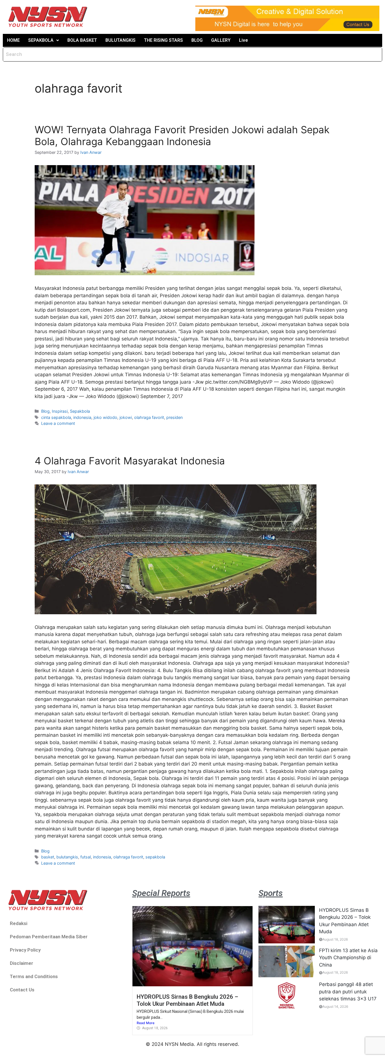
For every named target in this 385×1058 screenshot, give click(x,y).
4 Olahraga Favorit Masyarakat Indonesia (130, 461)
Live (243, 40)
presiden (174, 417)
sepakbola (155, 856)
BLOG (197, 40)
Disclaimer (21, 963)
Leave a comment (58, 423)
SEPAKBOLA (41, 40)
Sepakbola (80, 411)
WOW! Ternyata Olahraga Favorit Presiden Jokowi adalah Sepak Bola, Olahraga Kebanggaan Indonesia (182, 135)
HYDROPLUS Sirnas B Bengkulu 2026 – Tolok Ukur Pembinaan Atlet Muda (187, 1000)
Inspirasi (60, 411)
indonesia (82, 417)
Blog (45, 411)
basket (47, 856)
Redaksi (18, 923)
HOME (13, 40)
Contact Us (22, 990)
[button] (43, 40)
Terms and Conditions (34, 976)
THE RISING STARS (163, 40)
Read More (145, 1023)
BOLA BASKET (82, 40)
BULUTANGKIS (120, 40)
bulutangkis (67, 856)
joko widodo (105, 417)
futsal (85, 856)
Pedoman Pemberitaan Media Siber (49, 936)
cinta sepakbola (56, 417)
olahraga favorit (149, 417)
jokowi (126, 417)
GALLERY (221, 40)
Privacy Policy (25, 950)
